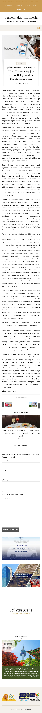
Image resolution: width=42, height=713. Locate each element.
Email (4, 470)
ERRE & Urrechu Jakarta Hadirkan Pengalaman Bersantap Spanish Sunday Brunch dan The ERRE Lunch (21, 433)
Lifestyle (8, 6)
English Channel (21, 2)
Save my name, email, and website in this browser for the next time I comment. (20, 493)
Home (4, 2)
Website (5, 480)
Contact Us (21, 10)
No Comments (21, 397)
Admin (26, 83)
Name (5, 461)
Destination (33, 2)
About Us (10, 2)
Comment (6, 498)
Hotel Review (18, 6)
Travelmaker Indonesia (21, 17)
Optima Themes (27, 709)
